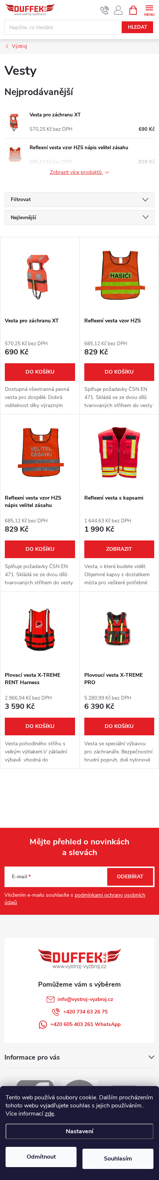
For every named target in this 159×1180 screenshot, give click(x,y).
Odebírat (130, 876)
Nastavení (79, 1131)
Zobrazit (119, 549)
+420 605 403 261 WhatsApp (85, 1024)
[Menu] (149, 10)
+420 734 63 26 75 (85, 1011)
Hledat (137, 27)
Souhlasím (118, 1159)
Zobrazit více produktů (76, 172)
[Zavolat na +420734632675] (104, 10)
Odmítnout (41, 1157)
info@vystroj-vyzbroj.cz (85, 999)
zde (49, 1114)
